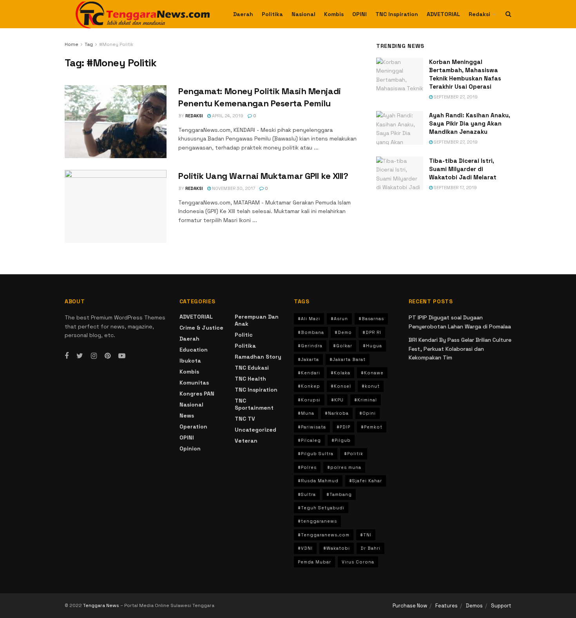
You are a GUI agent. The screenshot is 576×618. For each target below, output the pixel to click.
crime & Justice (201, 327)
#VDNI (305, 548)
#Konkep (309, 386)
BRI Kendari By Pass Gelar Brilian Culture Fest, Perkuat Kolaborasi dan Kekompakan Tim (460, 348)
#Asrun (339, 318)
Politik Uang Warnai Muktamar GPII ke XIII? (263, 175)
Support (501, 605)
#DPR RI (371, 332)
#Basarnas (371, 318)
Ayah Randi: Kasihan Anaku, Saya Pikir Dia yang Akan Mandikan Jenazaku (469, 123)
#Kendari (309, 373)
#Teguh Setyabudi (321, 507)
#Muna (306, 413)
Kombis (334, 14)
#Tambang (339, 494)
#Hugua (372, 345)
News (186, 415)
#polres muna (344, 467)
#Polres (307, 467)
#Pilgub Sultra (315, 453)
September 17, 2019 (455, 187)
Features (446, 605)
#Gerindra (310, 345)
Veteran (246, 440)
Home (71, 44)
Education (193, 349)
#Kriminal (365, 400)
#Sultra (307, 494)
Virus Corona (358, 562)
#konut (371, 386)
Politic (244, 334)
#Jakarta (308, 359)
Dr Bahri (370, 548)
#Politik (353, 453)
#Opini (367, 413)
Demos (474, 605)
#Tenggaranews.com (324, 535)
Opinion (190, 448)
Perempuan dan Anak (257, 320)
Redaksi (479, 14)
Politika (272, 14)
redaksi (194, 115)
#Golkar (342, 345)
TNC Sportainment (254, 404)
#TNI (365, 535)
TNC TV (245, 418)
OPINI (359, 14)
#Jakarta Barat (348, 359)
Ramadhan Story (258, 356)
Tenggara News (101, 605)
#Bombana (311, 332)
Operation (193, 426)
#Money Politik (116, 44)
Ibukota (190, 360)
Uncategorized (255, 429)
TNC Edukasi (252, 367)
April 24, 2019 (227, 115)
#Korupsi (309, 400)
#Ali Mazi (309, 318)
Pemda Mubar (314, 562)
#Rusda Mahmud (318, 480)
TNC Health (250, 378)
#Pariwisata (312, 427)
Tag (89, 44)
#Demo (343, 332)
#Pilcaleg (309, 440)
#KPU (337, 400)
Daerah (243, 14)
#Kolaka (340, 373)
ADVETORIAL (443, 14)
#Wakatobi (336, 548)
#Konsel (341, 386)
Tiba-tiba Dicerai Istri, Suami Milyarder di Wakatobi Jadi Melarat (462, 169)
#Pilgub (341, 440)
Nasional (303, 14)
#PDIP (343, 427)
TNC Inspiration (396, 14)
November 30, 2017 (233, 188)
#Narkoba (337, 413)
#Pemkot (371, 427)
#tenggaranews (317, 521)
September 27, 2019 (455, 97)
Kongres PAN (196, 393)
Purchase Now (410, 605)
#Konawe (372, 373)
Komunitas (194, 382)
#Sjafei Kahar (365, 480)
